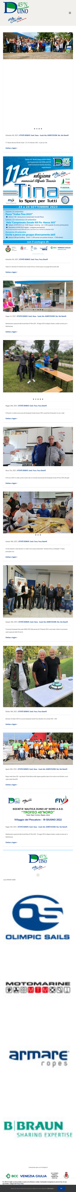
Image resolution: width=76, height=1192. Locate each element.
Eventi (32, 135)
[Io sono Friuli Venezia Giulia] (54, 1176)
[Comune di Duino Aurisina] (66, 1176)
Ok (61, 1188)
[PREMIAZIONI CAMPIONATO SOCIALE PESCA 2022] (38, 446)
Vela (59, 135)
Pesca (36, 259)
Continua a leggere (11, 148)
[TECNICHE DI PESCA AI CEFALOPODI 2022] (38, 512)
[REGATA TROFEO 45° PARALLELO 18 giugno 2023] (38, 296)
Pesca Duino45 (43, 259)
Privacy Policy (20, 1184)
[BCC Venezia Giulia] (26, 1176)
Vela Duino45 (65, 135)
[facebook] (38, 875)
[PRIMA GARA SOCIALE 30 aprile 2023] (38, 366)
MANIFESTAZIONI (52, 135)
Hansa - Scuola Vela (41, 135)
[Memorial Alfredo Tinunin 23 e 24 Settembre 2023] (38, 45)
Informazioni (50, 1188)
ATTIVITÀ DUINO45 (24, 135)
